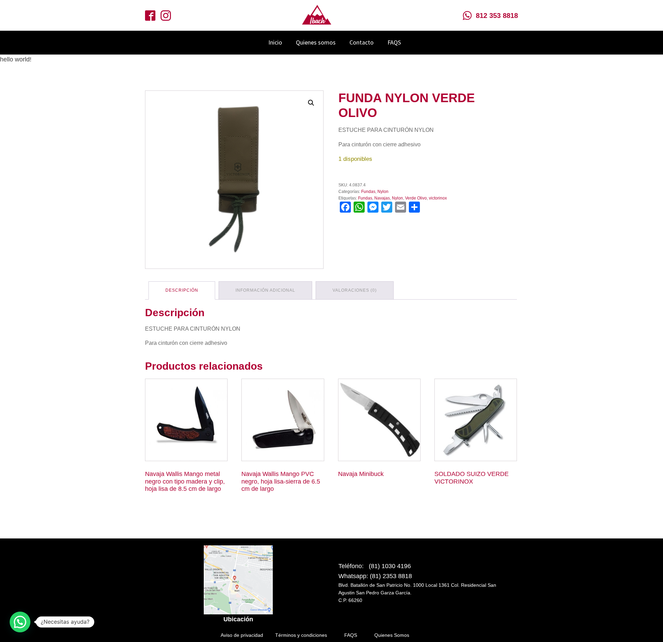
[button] (311, 103)
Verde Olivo (416, 198)
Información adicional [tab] (265, 290)
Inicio (275, 42)
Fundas (368, 191)
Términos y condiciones (301, 635)
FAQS (394, 42)
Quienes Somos (391, 635)
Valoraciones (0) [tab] (355, 290)
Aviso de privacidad (242, 635)
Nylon (382, 191)
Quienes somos (316, 42)
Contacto (361, 42)
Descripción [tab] (181, 290)
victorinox (438, 198)
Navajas (382, 198)
